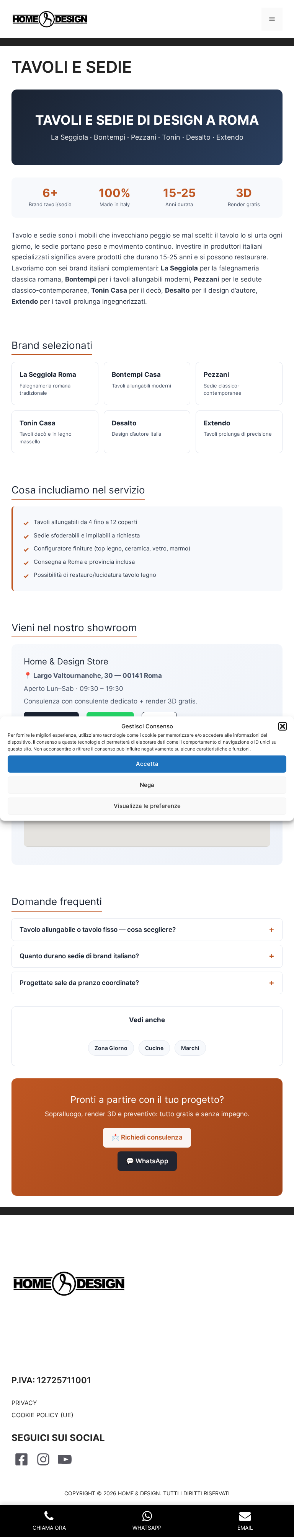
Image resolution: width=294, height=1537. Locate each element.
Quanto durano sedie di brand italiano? (79, 956)
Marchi (190, 1048)
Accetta (147, 763)
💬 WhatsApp (147, 1161)
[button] (282, 726)
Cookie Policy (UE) (42, 1415)
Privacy (24, 1403)
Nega (147, 784)
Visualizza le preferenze (147, 805)
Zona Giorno (111, 1048)
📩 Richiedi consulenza (147, 1137)
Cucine (154, 1048)
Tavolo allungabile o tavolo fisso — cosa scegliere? (98, 929)
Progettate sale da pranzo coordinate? (79, 983)
